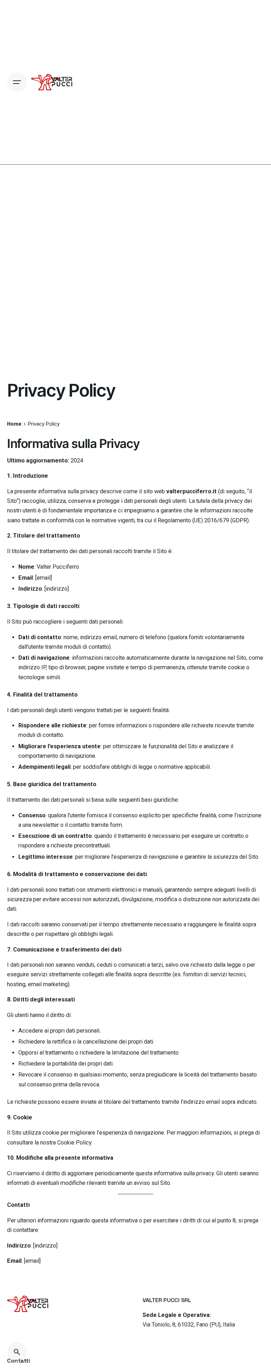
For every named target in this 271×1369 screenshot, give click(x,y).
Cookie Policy (74, 1142)
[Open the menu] (17, 82)
